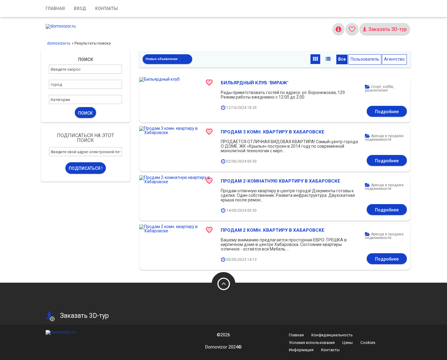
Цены (347, 342)
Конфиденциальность (332, 335)
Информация (301, 350)
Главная (55, 8)
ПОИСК (85, 113)
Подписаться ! (85, 168)
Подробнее (387, 111)
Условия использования (312, 342)
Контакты (106, 8)
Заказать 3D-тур (387, 29)
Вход (80, 8)
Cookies (367, 342)
